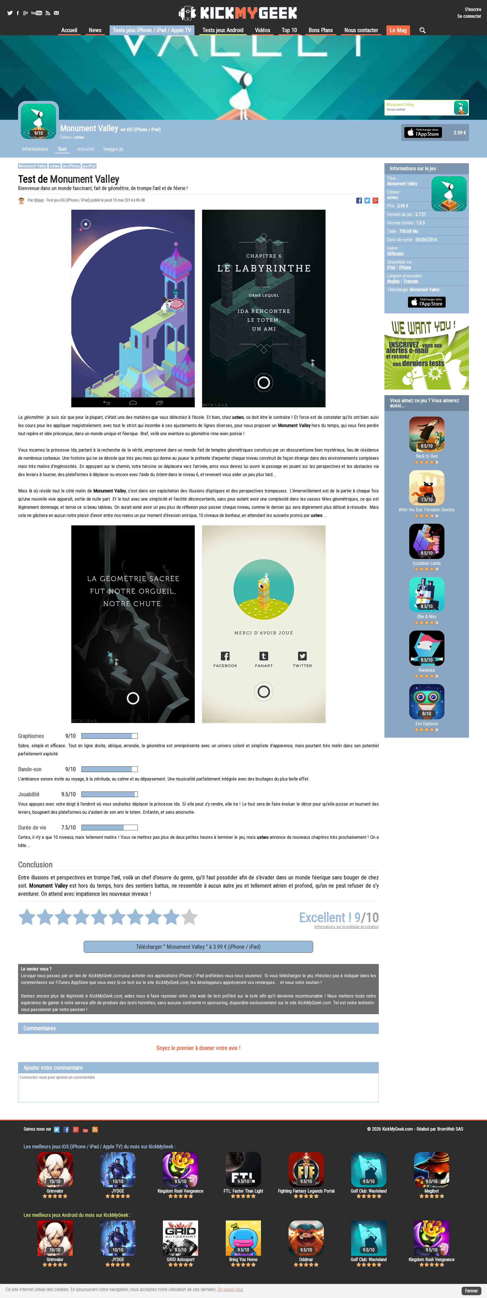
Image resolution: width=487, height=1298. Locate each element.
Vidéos (262, 30)
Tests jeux (152, 30)
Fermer (471, 1290)
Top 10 (289, 30)
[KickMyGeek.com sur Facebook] (66, 1129)
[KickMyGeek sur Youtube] (37, 13)
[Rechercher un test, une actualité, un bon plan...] (424, 30)
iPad (391, 267)
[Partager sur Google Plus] (375, 200)
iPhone (405, 267)
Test (62, 149)
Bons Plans (321, 30)
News (95, 30)
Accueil (69, 30)
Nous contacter (361, 30)
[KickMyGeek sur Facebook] (17, 13)
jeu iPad (89, 166)
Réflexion (395, 253)
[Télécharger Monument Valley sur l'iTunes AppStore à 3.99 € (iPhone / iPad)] (423, 132)
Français (411, 281)
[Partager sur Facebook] (359, 200)
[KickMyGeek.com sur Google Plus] (75, 1129)
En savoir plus (230, 1289)
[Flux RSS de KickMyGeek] (48, 13)
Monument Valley (33, 166)
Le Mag (398, 30)
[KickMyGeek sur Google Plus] (25, 13)
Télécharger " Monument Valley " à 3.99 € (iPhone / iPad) (198, 946)
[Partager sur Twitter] (367, 200)
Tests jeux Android (223, 30)
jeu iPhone (71, 166)
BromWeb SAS (450, 1129)
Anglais (393, 281)
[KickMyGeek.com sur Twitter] (56, 1129)
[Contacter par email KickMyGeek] (56, 13)
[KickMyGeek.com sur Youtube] (85, 1129)
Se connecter (469, 16)
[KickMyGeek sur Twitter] (10, 13)
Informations (35, 149)
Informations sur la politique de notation (347, 927)
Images (113, 149)
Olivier (39, 200)
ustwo (55, 166)
